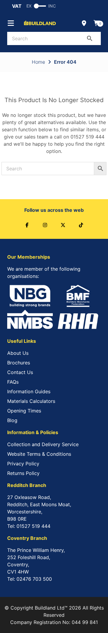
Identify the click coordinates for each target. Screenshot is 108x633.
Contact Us (20, 372)
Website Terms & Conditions (39, 454)
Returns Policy (23, 473)
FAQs (13, 382)
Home (38, 62)
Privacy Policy (23, 464)
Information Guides (28, 391)
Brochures (18, 363)
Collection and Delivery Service (43, 444)
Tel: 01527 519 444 (28, 526)
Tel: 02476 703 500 (29, 579)
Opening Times (24, 411)
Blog (12, 420)
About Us (17, 353)
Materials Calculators (31, 401)
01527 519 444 (87, 137)
